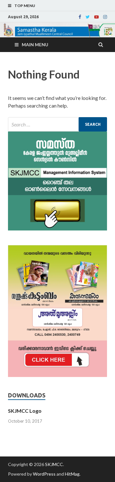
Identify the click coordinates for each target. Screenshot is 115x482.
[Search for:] (57, 124)
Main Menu (35, 44)
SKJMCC (54, 464)
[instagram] (105, 17)
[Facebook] (80, 17)
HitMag (72, 474)
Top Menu (24, 5)
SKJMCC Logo (25, 411)
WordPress (44, 474)
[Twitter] (87, 17)
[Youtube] (96, 17)
